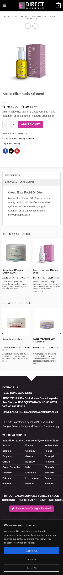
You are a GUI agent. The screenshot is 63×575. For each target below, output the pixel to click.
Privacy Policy (19, 426)
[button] (4, 5)
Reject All (31, 568)
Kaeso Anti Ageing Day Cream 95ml (44, 340)
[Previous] (3, 339)
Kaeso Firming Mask (12, 339)
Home (7, 16)
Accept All (31, 550)
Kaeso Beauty (13, 143)
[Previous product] (35, 26)
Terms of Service (42, 426)
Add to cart (30, 124)
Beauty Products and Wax (27, 16)
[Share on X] (11, 151)
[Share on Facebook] (5, 151)
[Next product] (28, 26)
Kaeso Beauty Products (23, 138)
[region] (31, 547)
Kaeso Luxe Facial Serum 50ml (45, 271)
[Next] (60, 339)
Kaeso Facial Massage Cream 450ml (13, 271)
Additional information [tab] (19, 182)
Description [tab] (12, 175)
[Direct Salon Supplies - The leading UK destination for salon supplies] (31, 5)
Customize (31, 559)
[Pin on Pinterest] (17, 151)
